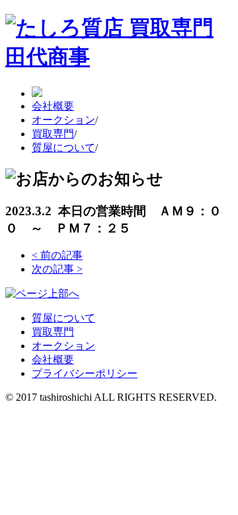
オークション (63, 119)
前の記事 (57, 255)
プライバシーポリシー (85, 373)
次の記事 (57, 269)
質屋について (63, 147)
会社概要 (53, 106)
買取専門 (53, 133)
